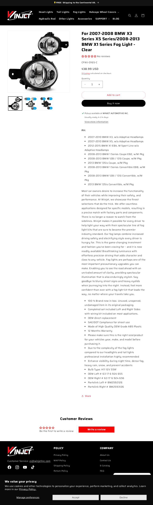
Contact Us (105, 460)
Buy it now (113, 103)
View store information (96, 121)
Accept (75, 497)
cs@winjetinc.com (40, 461)
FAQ (102, 470)
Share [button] (88, 396)
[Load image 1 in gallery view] (15, 103)
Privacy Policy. (27, 489)
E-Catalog (105, 465)
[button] (103, 12)
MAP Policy (60, 460)
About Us (105, 455)
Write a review (97, 429)
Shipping (86, 73)
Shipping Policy (62, 465)
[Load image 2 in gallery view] (31, 103)
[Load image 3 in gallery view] (46, 103)
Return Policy (61, 470)
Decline (124, 497)
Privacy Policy (61, 455)
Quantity (86, 78)
